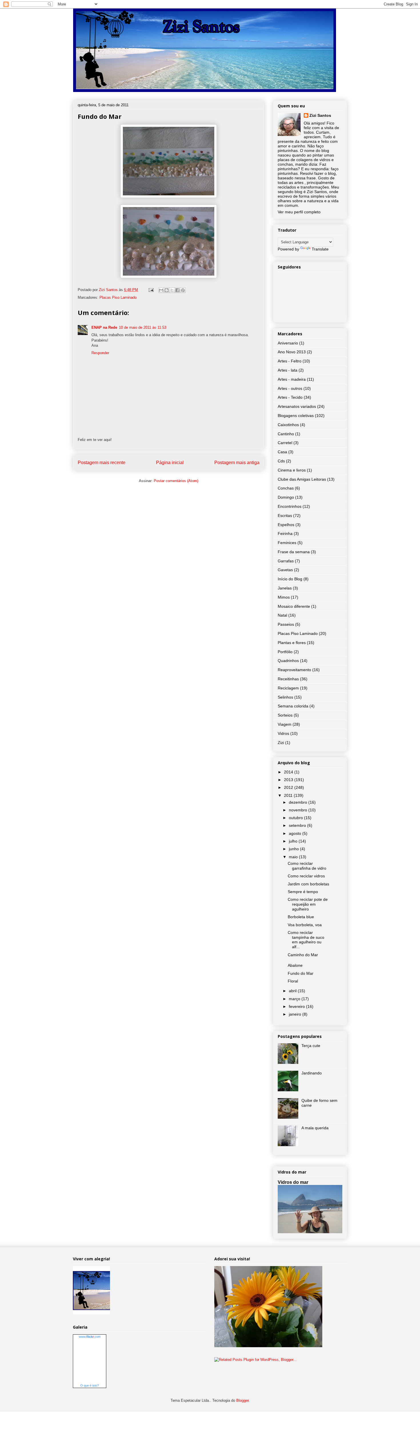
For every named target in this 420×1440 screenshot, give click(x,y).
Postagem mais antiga (236, 462)
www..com (90, 1336)
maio (294, 857)
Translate (320, 249)
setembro (298, 825)
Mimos (284, 597)
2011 (289, 795)
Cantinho (286, 434)
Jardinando (311, 1073)
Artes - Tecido (290, 397)
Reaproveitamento (294, 669)
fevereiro (297, 1006)
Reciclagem (288, 688)
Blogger (242, 1400)
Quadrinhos (288, 660)
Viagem (284, 724)
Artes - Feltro (289, 361)
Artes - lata (287, 370)
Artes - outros (290, 388)
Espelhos (286, 524)
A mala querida (315, 1128)
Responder (100, 353)
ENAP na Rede (104, 327)
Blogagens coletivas (296, 415)
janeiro (295, 1014)
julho (294, 841)
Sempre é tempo (303, 891)
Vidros (283, 733)
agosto (295, 833)
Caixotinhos (288, 424)
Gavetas (285, 569)
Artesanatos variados (297, 406)
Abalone (295, 965)
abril (293, 990)
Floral (293, 981)
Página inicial (170, 462)
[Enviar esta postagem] (151, 290)
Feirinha (285, 533)
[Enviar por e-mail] (161, 290)
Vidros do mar (293, 1182)
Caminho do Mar (303, 954)
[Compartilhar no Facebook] (177, 290)
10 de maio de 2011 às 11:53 (142, 327)
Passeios (286, 624)
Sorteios (285, 715)
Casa (282, 452)
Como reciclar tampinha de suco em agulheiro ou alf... (306, 939)
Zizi (281, 742)
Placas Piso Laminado (118, 297)
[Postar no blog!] (166, 290)
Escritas (285, 515)
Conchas (286, 488)
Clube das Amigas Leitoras (302, 479)
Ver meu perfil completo (299, 212)
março (295, 998)
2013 (289, 779)
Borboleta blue (301, 916)
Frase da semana (294, 551)
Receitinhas (288, 679)
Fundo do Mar (300, 973)
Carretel (285, 442)
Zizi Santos (109, 290)
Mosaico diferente (294, 606)
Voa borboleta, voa (305, 924)
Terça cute (310, 1045)
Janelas (285, 588)
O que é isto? (89, 1385)
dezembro (298, 802)
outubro (296, 817)
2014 (289, 772)
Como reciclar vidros (306, 876)
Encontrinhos (289, 506)
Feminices (287, 542)
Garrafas (286, 561)
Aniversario (288, 343)
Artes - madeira (292, 379)
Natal (282, 615)
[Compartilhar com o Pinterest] (183, 290)
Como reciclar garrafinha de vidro (307, 866)
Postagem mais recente (101, 462)
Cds (281, 461)
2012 (289, 787)
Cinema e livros (292, 470)
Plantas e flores (292, 642)
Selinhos (285, 697)
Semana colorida (293, 706)
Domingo (286, 497)
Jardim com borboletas (308, 884)
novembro (298, 810)
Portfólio (285, 651)
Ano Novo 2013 (292, 352)
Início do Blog (290, 579)
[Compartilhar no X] (172, 290)
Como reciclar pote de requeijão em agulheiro (308, 904)
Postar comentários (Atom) (176, 481)
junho (294, 849)
